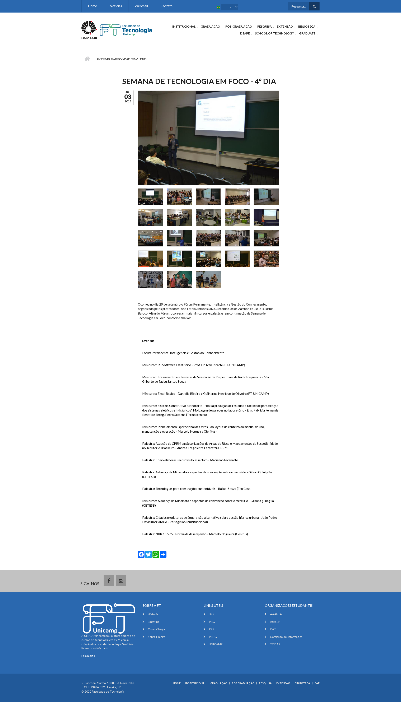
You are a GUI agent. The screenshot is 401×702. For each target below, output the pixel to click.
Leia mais (87, 655)
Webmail (141, 6)
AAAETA (276, 614)
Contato (167, 6)
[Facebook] (141, 554)
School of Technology (274, 33)
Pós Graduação (243, 683)
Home (92, 6)
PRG (212, 621)
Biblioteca (306, 26)
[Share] (163, 554)
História (153, 614)
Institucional (183, 26)
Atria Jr (274, 621)
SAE (317, 683)
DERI (212, 614)
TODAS (275, 644)
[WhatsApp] (155, 554)
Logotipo (154, 621)
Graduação (210, 26)
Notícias (116, 6)
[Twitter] (148, 554)
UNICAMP (216, 644)
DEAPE (245, 33)
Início (87, 59)
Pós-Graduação (238, 26)
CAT (273, 629)
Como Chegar (157, 629)
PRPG (213, 636)
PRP (211, 629)
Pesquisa (264, 26)
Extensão (285, 26)
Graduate (307, 33)
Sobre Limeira (156, 636)
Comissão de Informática (286, 636)
